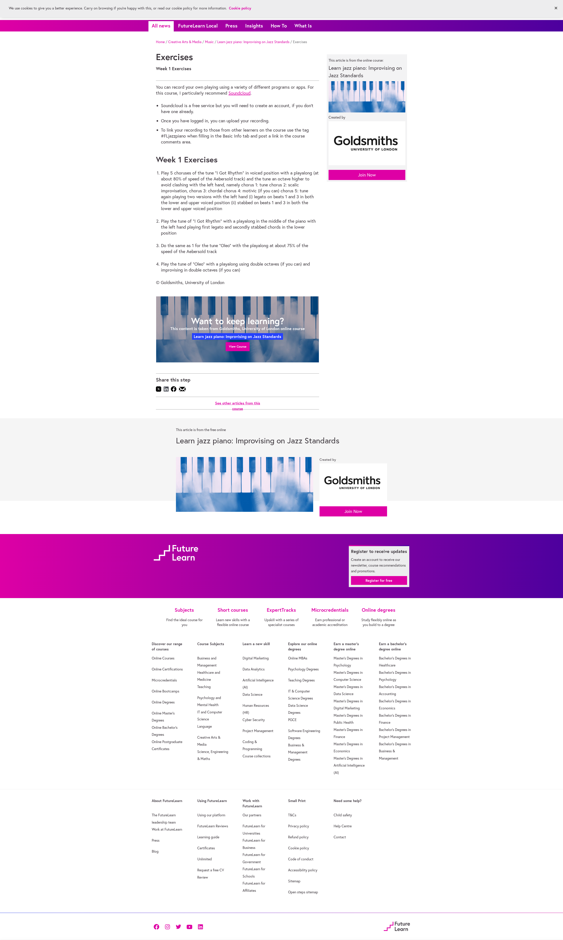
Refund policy (298, 837)
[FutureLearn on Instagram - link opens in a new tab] (167, 926)
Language (204, 726)
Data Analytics (254, 669)
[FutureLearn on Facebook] (157, 926)
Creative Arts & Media (184, 42)
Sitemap (294, 881)
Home (160, 42)
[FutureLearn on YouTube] (189, 926)
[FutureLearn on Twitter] (178, 926)
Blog (155, 851)
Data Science (252, 694)
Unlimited (204, 859)
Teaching (204, 687)
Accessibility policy (302, 870)
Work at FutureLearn (167, 829)
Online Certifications (167, 669)
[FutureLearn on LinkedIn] (200, 926)
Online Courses (163, 658)
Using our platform (211, 815)
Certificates (206, 848)
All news (161, 25)
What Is (303, 25)
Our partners (252, 815)
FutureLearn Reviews (212, 826)
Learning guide (208, 837)
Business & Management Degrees (297, 752)
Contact (340, 837)
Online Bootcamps (165, 691)
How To (279, 25)
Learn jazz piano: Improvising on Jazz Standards (253, 42)
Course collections (257, 756)
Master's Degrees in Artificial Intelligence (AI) (349, 765)
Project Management (258, 731)
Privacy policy (298, 826)
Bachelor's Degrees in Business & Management (395, 751)
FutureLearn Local (198, 25)
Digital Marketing (256, 658)
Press (231, 25)
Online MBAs (297, 658)
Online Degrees (163, 702)
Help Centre (343, 826)
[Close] (556, 8)
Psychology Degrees (303, 669)
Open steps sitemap (303, 892)
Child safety (343, 815)
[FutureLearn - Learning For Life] (397, 926)
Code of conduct (300, 859)
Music (209, 42)
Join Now (367, 175)
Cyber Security (254, 720)
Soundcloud (239, 93)
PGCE (292, 720)
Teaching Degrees (301, 680)
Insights (254, 25)
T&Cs (292, 815)
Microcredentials (164, 680)
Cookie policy (298, 848)
